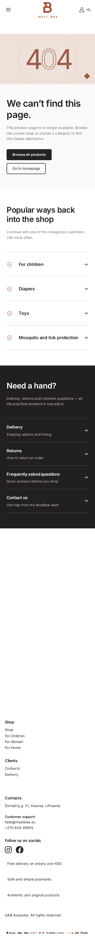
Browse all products (29, 154)
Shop (9, 730)
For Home (12, 747)
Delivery (11, 774)
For (8, 736)
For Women (14, 742)
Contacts (12, 768)
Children (18, 736)
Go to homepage (26, 168)
